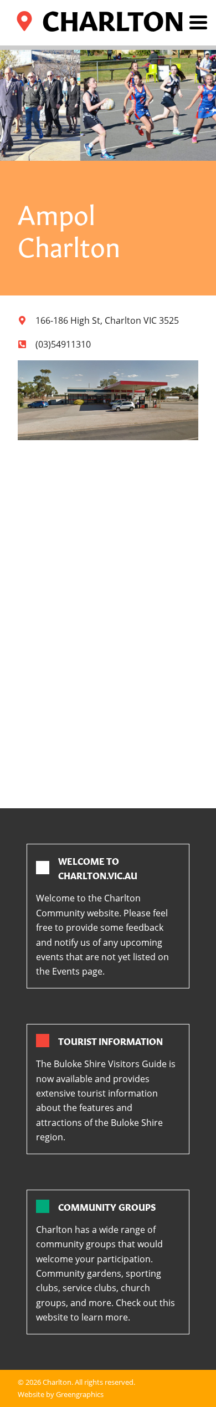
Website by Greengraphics (61, 1394)
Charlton (57, 1382)
